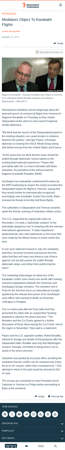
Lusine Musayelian (11, 31)
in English (9, 13)
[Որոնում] (55, 446)
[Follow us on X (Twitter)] (12, 414)
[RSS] (41, 414)
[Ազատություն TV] (26, 446)
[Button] (58, 43)
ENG (41, 446)
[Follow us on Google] (55, 414)
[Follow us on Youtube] (19, 414)
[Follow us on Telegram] (26, 414)
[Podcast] (48, 414)
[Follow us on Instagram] (34, 414)
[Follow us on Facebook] (5, 414)
